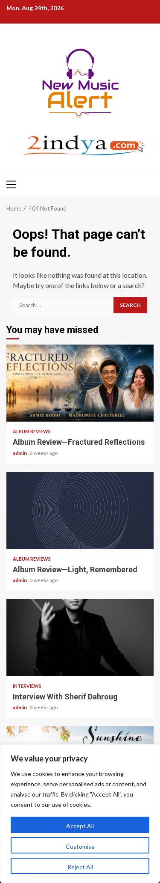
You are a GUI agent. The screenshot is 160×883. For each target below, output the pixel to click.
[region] (80, 813)
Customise (80, 846)
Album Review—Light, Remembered (80, 510)
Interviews (27, 686)
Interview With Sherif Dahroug (80, 637)
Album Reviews (32, 431)
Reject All (80, 867)
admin (20, 453)
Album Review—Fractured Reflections (80, 383)
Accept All (80, 825)
